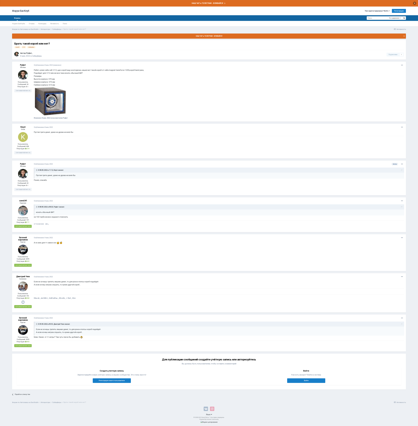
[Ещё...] (402, 65)
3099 (27, 259)
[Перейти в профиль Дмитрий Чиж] (23, 286)
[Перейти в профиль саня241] (23, 211)
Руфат (29, 53)
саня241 (23, 201)
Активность (54, 23)
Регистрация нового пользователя (112, 380)
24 (27, 84)
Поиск (65, 23)
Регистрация (399, 11)
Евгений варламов (23, 238)
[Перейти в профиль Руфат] (16, 54)
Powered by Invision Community (209, 419)
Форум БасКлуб (20, 10)
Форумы (17, 18)
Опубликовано (43, 65)
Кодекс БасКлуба (18, 23)
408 (27, 146)
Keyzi (23, 127)
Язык (208, 414)
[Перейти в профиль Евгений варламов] (23, 250)
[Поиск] (404, 18)
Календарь (42, 23)
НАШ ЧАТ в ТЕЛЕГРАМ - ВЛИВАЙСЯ (207, 3)
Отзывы (32, 23)
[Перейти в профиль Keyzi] (23, 137)
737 (27, 220)
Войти (306, 380)
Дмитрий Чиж (23, 276)
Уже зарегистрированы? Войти (377, 11)
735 (27, 296)
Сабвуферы (37, 56)
